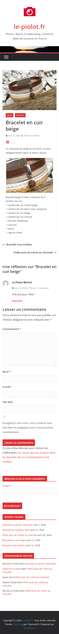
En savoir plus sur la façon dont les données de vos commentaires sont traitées (29, 457)
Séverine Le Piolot (31, 135)
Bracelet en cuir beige (14, 540)
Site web (8, 402)
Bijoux (9, 115)
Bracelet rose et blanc (19, 244)
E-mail (7, 387)
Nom (7, 371)
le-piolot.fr (29, 26)
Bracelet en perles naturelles (18, 524)
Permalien (44, 288)
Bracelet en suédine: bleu (16, 529)
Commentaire (12, 329)
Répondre (17, 300)
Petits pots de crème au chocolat (33, 252)
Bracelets (20, 115)
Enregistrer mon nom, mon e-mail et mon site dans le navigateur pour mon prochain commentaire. (28, 427)
